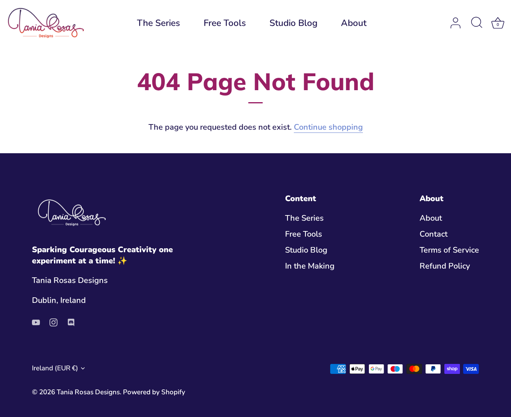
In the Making (310, 266)
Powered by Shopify (154, 392)
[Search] (476, 23)
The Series (158, 23)
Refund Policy (445, 266)
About (353, 23)
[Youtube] (36, 321)
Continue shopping (328, 127)
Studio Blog (293, 23)
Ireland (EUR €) (55, 368)
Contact (434, 234)
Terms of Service (449, 250)
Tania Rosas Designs (88, 392)
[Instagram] (53, 321)
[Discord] (71, 321)
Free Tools (225, 23)
